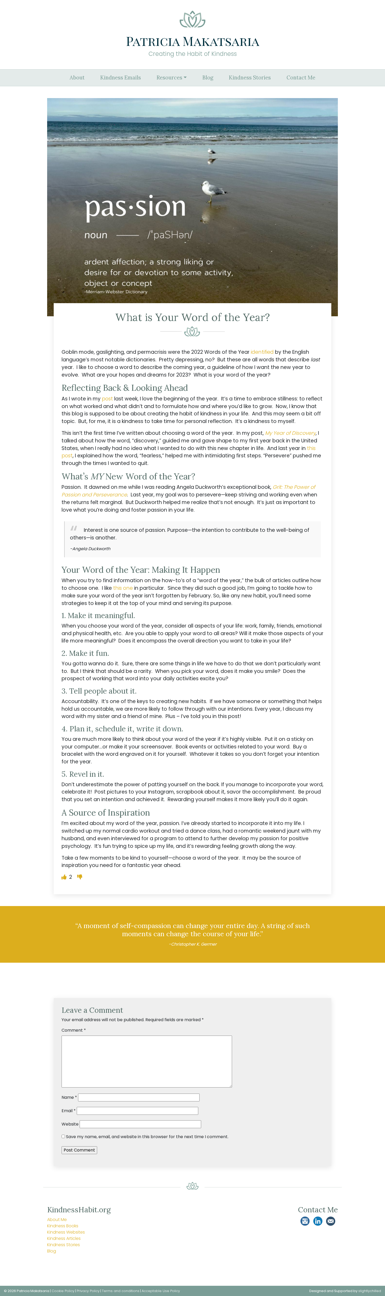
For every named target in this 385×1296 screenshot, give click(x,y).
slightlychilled (369, 1291)
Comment (74, 1030)
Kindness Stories (250, 77)
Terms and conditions (120, 1291)
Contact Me (301, 77)
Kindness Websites (66, 1232)
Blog (207, 77)
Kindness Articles (64, 1238)
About (77, 77)
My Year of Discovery (290, 433)
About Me (57, 1220)
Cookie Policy (63, 1291)
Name (69, 1097)
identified (262, 352)
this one (123, 588)
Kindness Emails (120, 77)
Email (69, 1111)
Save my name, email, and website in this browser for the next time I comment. (147, 1137)
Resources (169, 77)
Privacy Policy (88, 1291)
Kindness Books (62, 1226)
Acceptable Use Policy (161, 1291)
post (107, 398)
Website (70, 1124)
